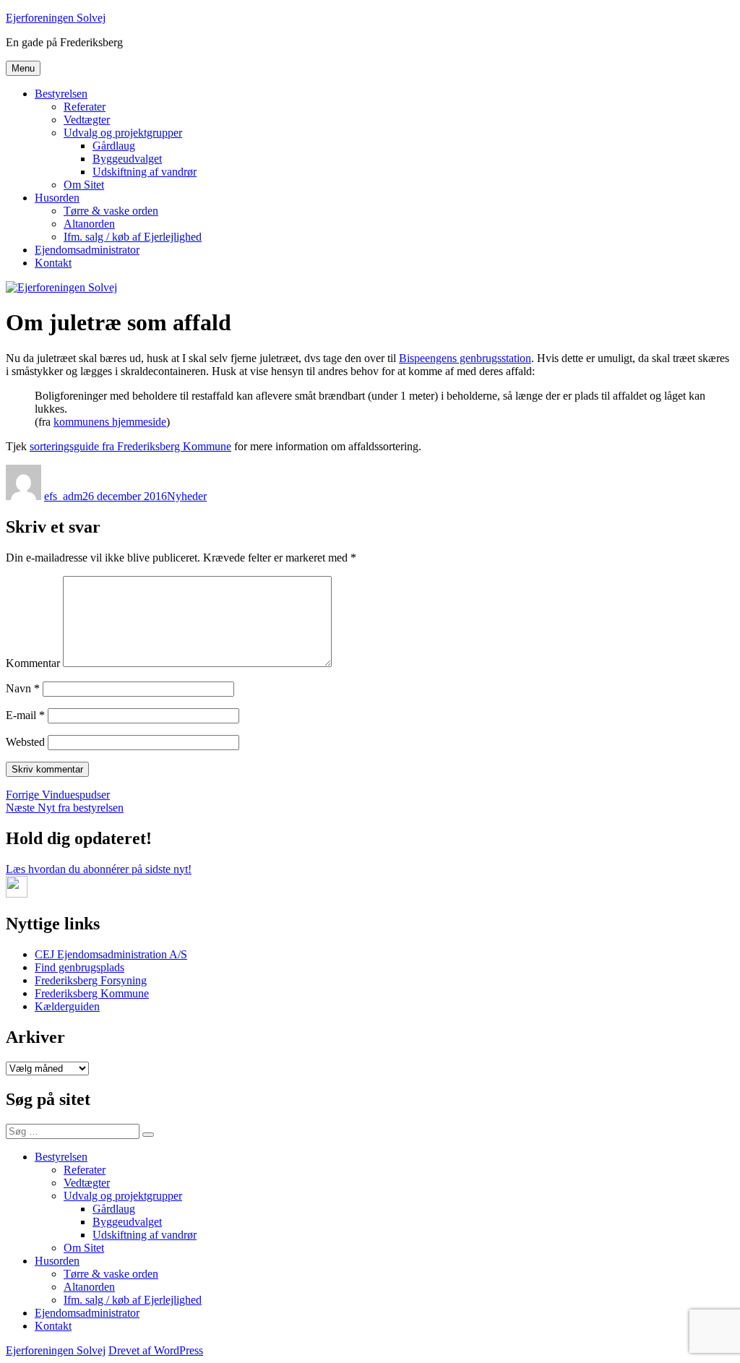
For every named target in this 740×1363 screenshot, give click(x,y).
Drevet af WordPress (155, 1350)
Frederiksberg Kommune (92, 993)
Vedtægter (87, 119)
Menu (23, 68)
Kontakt (53, 263)
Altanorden (89, 224)
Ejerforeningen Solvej (56, 18)
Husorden (57, 198)
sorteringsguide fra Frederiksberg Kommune (130, 446)
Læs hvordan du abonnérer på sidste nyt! (99, 869)
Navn (23, 688)
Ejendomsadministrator (87, 250)
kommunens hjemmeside (109, 422)
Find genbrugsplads (79, 967)
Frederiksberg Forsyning (91, 980)
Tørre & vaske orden (111, 211)
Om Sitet (84, 185)
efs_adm (63, 496)
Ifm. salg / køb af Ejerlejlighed (133, 237)
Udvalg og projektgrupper (123, 132)
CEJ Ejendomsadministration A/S (111, 954)
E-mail (25, 715)
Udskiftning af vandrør (144, 171)
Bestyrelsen (61, 93)
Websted (25, 742)
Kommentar (33, 663)
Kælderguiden (67, 1006)
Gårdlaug (113, 145)
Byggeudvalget (127, 158)
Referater (85, 106)
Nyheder (187, 496)
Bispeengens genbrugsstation (465, 358)
